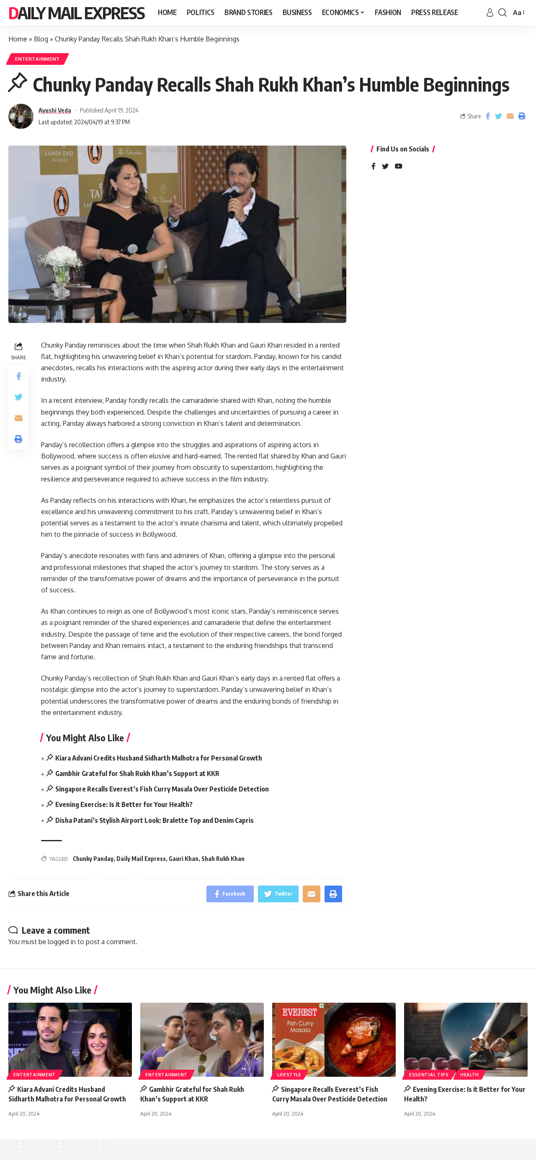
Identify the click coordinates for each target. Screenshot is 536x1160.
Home (17, 39)
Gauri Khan (183, 858)
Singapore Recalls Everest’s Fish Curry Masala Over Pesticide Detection (162, 789)
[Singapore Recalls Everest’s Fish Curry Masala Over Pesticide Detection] (334, 1040)
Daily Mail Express (76, 13)
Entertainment (37, 59)
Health (469, 1074)
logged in (62, 941)
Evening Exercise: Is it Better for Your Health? (124, 804)
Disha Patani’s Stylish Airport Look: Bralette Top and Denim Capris (154, 820)
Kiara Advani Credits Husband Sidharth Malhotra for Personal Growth (158, 758)
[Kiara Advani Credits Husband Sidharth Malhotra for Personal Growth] (70, 1040)
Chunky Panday (93, 858)
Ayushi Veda (55, 110)
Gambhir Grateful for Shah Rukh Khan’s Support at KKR (137, 773)
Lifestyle (289, 1074)
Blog (41, 39)
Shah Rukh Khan (223, 858)
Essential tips (429, 1074)
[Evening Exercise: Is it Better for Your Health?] (466, 1040)
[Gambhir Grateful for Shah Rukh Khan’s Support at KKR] (202, 1040)
